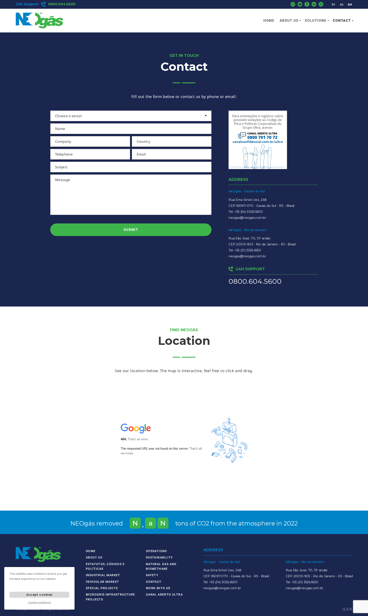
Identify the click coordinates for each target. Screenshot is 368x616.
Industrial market (103, 575)
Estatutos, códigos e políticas (105, 566)
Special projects (102, 588)
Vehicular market (102, 581)
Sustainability (159, 557)
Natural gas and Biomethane (161, 566)
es (342, 4)
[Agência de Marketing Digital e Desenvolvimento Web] (347, 609)
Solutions (315, 21)
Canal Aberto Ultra (164, 594)
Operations (156, 551)
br (334, 4)
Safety (152, 575)
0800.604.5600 (255, 281)
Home (268, 21)
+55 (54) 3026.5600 (248, 212)
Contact (342, 21)
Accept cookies (39, 595)
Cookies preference (39, 602)
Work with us (158, 588)
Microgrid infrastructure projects (110, 597)
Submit (131, 230)
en (350, 4)
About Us (289, 21)
